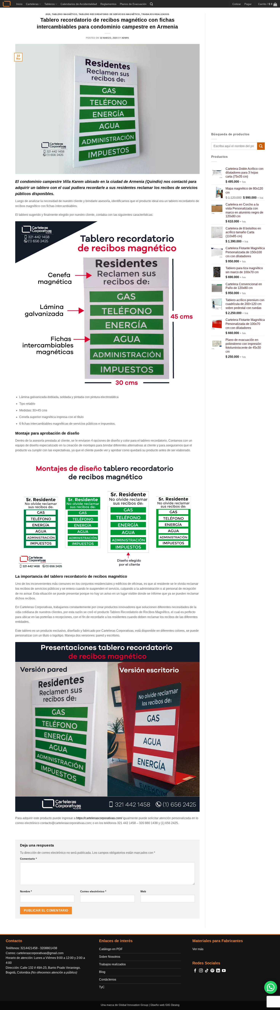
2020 (48, 14)
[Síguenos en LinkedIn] (218, 971)
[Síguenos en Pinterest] (212, 971)
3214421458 (29, 948)
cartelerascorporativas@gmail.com (40, 953)
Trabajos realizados (155, 14)
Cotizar (236, 4)
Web (143, 891)
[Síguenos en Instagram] (201, 971)
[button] (151, 4)
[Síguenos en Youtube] (224, 971)
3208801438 (48, 948)
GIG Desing (172, 1004)
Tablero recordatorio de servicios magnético (109, 14)
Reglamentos (108, 4)
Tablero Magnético (64, 14)
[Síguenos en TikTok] (207, 971)
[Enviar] (261, 146)
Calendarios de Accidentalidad (79, 4)
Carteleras (32, 4)
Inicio (19, 4)
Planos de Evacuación (133, 4)
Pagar (248, 4)
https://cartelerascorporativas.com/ (99, 818)
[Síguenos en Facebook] (195, 971)
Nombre (26, 891)
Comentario (28, 858)
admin (125, 38)
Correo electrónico (93, 891)
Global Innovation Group (133, 1004)
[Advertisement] (238, 70)
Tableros (49, 4)
